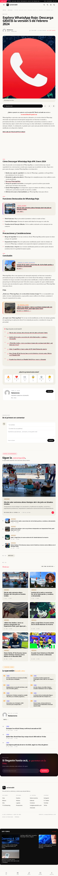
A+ (49, 106)
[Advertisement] (29, 145)
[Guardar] (50, 4)
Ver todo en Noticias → (48, 566)
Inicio (4, 10)
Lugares (18, 803)
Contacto (32, 803)
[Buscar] (44, 4)
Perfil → (5, 719)
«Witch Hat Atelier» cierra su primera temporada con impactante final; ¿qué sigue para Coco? (31, 344)
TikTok (45, 805)
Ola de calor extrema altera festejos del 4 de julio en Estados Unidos (28, 333)
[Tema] (54, 4)
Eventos (18, 798)
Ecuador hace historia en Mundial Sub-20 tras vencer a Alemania (27, 359)
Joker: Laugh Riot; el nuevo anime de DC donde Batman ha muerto (28, 349)
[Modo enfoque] (47, 4)
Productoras (19, 805)
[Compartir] (53, 106)
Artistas (18, 800)
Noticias (10, 10)
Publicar (51, 440)
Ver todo (54, 831)
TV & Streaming (6, 805)
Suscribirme (44, 770)
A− (45, 106)
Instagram (46, 798)
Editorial (32, 800)
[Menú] (3, 4)
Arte (3, 803)
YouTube (46, 803)
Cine (3, 798)
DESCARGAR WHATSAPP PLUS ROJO (14, 132)
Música (4, 800)
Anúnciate (32, 807)
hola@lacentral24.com (36, 805)
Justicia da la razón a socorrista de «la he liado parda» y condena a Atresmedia (28, 338)
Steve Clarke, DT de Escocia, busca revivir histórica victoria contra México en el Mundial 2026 (30, 354)
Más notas (13, 397)
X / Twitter (46, 800)
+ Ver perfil (49, 391)
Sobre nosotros (34, 798)
